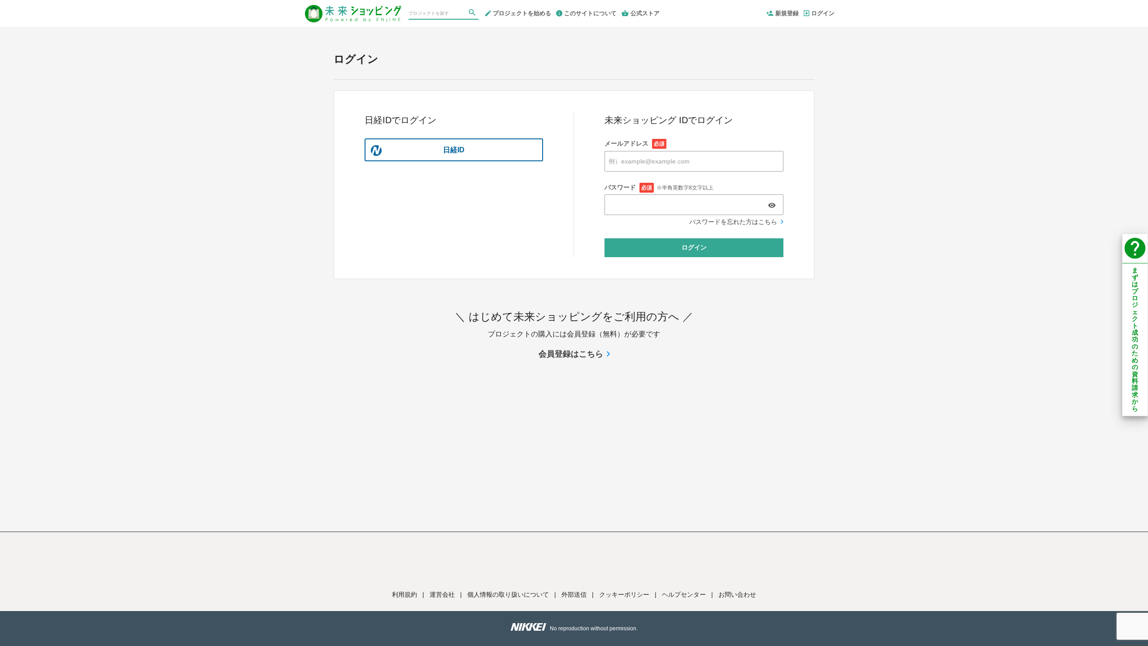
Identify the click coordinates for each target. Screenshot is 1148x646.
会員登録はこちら (571, 353)
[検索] (473, 14)
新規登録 (787, 13)
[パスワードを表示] (771, 205)
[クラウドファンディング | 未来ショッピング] (353, 9)
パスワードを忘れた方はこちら (733, 221)
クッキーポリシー (624, 594)
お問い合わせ (737, 594)
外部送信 (574, 594)
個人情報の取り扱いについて (508, 594)
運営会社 (442, 594)
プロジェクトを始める (522, 13)
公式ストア (645, 13)
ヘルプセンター (684, 594)
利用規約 (404, 594)
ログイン (823, 13)
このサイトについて (590, 13)
